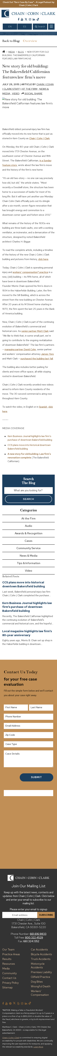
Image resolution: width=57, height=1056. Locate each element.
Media (11, 51)
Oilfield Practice (40, 977)
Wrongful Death (40, 986)
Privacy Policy (10, 982)
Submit (36, 777)
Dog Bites (37, 981)
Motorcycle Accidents (38, 965)
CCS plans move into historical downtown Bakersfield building (23, 584)
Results (6, 959)
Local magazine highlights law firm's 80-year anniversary (27, 633)
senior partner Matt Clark (35, 331)
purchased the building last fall (37, 358)
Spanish (43, 406)
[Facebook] (18, 19)
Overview (30, 41)
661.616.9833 (38, 934)
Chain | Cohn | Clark (39, 138)
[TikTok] (37, 19)
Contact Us (9, 978)
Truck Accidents (40, 959)
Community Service (28, 548)
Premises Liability (41, 972)
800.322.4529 (34, 937)
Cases (28, 541)
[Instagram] (30, 19)
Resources (8, 963)
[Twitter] (26, 19)
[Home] (3, 51)
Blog (21, 51)
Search (41, 26)
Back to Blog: (11, 41)
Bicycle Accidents (41, 954)
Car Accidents (39, 949)
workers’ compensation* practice (30, 272)
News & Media (28, 555)
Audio (28, 526)
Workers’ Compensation (40, 993)
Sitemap (7, 987)
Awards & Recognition (28, 533)
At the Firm (29, 89)
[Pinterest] (10, 1004)
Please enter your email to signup (28, 909)
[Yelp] (18, 1004)
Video (15, 93)
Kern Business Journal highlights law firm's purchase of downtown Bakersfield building (27, 607)
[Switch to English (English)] (10, 27)
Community (9, 973)
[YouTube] (22, 19)
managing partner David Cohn (20, 349)
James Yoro (47, 354)
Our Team (8, 949)
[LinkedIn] (34, 19)
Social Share (33, 93)
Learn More (38, 1047)
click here (43, 259)
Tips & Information (28, 563)
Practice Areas (11, 954)
